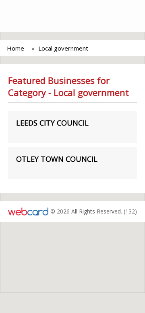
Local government (63, 48)
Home (15, 48)
